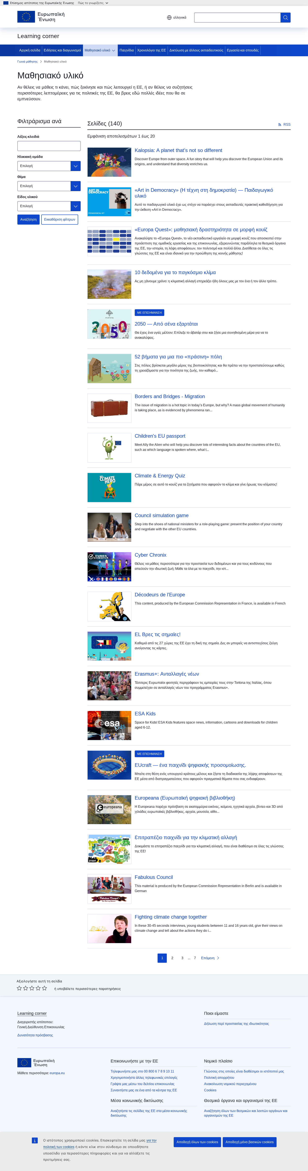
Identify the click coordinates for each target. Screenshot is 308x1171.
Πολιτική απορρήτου (219, 1077)
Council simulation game (162, 515)
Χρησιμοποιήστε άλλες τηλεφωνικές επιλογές (144, 1077)
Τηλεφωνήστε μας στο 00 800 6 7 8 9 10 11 (142, 1071)
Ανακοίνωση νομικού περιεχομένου (230, 1084)
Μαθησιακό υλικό (97, 50)
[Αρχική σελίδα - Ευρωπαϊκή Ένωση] (41, 17)
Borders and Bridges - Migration (170, 396)
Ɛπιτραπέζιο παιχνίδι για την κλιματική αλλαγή (186, 837)
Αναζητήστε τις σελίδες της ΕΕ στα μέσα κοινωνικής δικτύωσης (149, 1113)
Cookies (210, 1090)
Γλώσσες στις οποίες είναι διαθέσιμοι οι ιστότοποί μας (244, 1071)
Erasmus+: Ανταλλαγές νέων (167, 674)
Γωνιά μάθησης (27, 61)
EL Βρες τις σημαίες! (158, 634)
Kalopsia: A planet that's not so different (178, 150)
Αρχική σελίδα (29, 50)
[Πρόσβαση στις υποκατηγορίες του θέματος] (114, 50)
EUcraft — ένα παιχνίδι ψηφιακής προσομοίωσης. (190, 765)
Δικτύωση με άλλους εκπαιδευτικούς (196, 50)
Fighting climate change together (171, 917)
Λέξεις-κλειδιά (28, 136)
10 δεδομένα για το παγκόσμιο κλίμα (175, 272)
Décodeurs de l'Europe (160, 594)
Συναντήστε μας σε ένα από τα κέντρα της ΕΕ (144, 1090)
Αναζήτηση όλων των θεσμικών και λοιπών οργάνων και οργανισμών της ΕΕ (245, 1113)
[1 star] (19, 988)
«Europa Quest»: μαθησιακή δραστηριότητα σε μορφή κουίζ (201, 229)
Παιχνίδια (127, 50)
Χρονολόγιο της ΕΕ (151, 50)
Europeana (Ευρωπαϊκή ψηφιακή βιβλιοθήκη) (185, 798)
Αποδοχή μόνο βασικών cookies (250, 1142)
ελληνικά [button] (179, 17)
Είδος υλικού (27, 197)
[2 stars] (22, 988)
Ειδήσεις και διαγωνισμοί (62, 50)
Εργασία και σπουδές (243, 50)
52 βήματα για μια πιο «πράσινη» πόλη (178, 356)
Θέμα (21, 177)
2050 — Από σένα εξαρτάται (166, 324)
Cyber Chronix (150, 555)
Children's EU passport (160, 436)
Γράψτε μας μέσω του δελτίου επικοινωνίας (143, 1084)
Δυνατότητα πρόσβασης (35, 1035)
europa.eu (57, 1073)
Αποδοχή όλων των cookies (197, 1142)
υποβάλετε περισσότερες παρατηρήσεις (89, 989)
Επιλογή (26, 166)
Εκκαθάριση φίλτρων (59, 219)
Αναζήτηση (28, 219)
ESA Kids (145, 713)
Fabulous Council (154, 877)
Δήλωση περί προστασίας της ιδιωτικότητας (236, 1023)
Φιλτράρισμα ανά (39, 121)
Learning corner (32, 1013)
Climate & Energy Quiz (160, 475)
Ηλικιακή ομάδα (30, 157)
